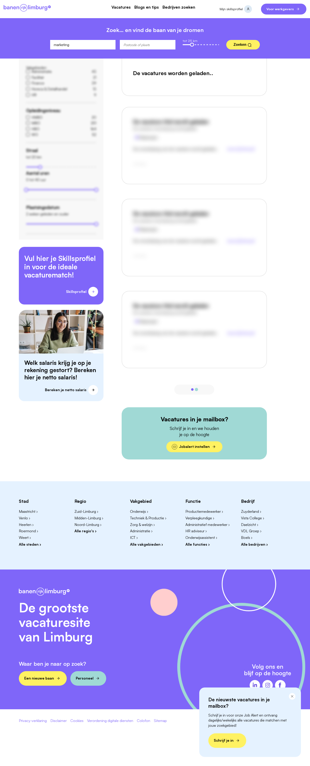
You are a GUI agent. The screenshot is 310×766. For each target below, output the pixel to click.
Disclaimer (58, 721)
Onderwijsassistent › (201, 537)
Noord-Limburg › (87, 524)
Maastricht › (28, 511)
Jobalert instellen (194, 446)
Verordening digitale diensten (110, 721)
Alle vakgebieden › (146, 544)
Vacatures (121, 7)
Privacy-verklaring (33, 721)
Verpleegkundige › (199, 518)
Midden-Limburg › (88, 518)
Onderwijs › (139, 511)
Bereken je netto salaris (65, 390)
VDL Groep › (251, 531)
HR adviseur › (196, 531)
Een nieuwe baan (39, 678)
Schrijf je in (224, 740)
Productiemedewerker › (204, 511)
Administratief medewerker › (207, 524)
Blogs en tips (146, 7)
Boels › (246, 537)
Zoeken (240, 45)
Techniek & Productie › (148, 518)
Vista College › (252, 518)
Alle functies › (197, 544)
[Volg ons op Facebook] (280, 685)
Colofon (143, 721)
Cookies (77, 721)
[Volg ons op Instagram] (267, 685)
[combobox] (83, 44)
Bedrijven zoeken (178, 7)
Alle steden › (30, 544)
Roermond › (28, 531)
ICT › (134, 537)
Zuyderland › (251, 511)
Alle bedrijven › (254, 544)
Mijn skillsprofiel (231, 9)
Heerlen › (26, 524)
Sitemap (160, 721)
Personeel (84, 678)
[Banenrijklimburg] (27, 8)
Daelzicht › (249, 524)
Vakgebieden (36, 67)
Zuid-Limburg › (86, 511)
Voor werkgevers (280, 9)
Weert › (25, 537)
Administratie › (141, 531)
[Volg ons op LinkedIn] (254, 685)
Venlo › (24, 518)
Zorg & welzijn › (142, 524)
